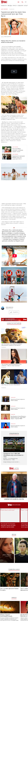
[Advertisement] (14, 192)
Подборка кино (14, 569)
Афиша (14, 597)
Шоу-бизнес (4, 9)
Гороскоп (13, 397)
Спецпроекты (14, 433)
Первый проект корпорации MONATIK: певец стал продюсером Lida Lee (18, 157)
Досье (14, 534)
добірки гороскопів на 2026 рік (14, 499)
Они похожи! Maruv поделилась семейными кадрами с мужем (17, 150)
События (13, 414)
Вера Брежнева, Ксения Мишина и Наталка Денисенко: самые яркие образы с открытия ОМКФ (18, 417)
